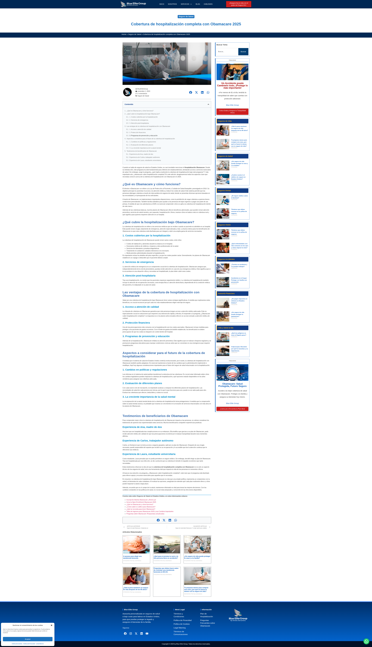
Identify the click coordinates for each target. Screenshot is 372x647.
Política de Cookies (17, 643)
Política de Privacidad (29, 643)
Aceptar (28, 639)
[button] (52, 625)
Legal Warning (40, 643)
